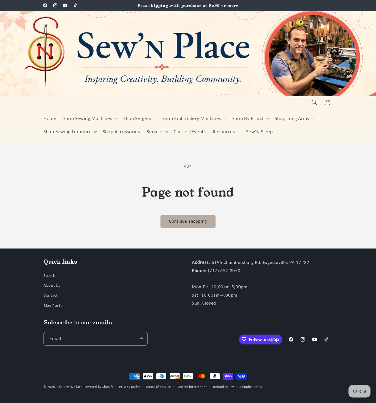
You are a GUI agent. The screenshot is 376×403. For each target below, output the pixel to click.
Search (49, 275)
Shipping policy (251, 387)
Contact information (192, 387)
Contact (50, 295)
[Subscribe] (141, 338)
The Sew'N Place (70, 387)
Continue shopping (188, 221)
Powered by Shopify (99, 387)
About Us (52, 285)
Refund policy (223, 387)
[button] (90, 118)
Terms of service (158, 387)
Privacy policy (129, 387)
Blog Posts (52, 305)
